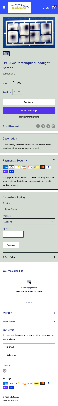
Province (7, 216)
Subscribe (11, 355)
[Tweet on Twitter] (48, 126)
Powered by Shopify (10, 400)
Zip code (6, 228)
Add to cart (29, 102)
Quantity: (7, 92)
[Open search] (42, 7)
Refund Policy (9, 257)
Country (6, 203)
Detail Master (9, 74)
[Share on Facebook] (38, 126)
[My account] (47, 7)
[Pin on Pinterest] (43, 126)
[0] (53, 7)
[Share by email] (53, 126)
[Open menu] (4, 7)
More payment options (29, 116)
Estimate (11, 245)
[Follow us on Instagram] (4, 371)
